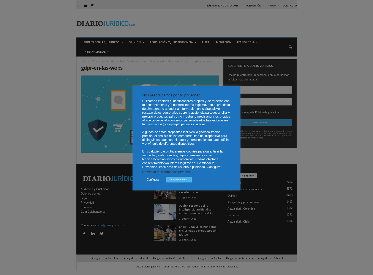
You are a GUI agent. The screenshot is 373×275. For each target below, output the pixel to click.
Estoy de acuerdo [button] (179, 179)
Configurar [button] (153, 179)
